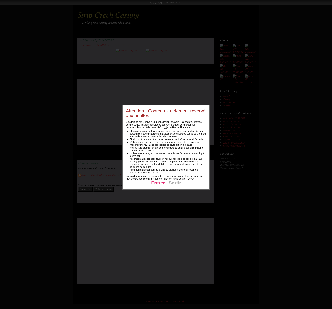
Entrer (158, 182)
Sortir (175, 182)
